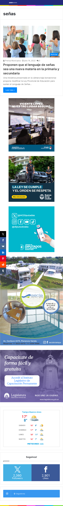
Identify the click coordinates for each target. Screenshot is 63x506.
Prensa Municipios (13, 60)
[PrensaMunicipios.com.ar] (13, 3)
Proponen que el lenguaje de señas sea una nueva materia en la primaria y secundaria (31, 69)
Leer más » (10, 90)
